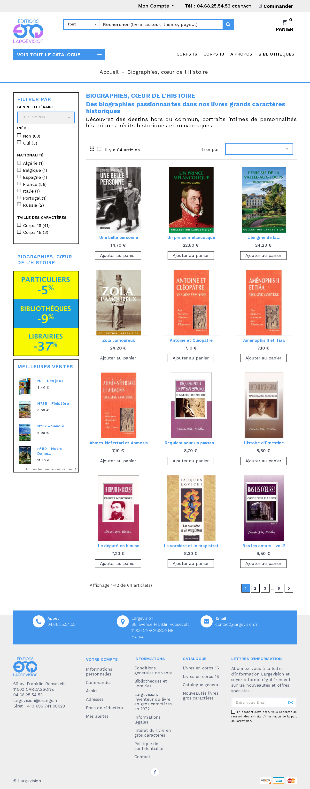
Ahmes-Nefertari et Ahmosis (119, 442)
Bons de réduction (104, 707)
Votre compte (102, 659)
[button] (59, 54)
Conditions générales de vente (153, 670)
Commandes (98, 682)
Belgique (35, 170)
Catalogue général (201, 684)
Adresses (94, 699)
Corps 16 (187, 54)
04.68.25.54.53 (61, 624)
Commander (278, 6)
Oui (30, 143)
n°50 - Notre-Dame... (50, 451)
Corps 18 (213, 54)
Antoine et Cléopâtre (191, 340)
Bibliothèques (276, 54)
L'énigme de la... (264, 237)
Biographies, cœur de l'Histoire (44, 259)
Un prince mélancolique (191, 237)
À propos (241, 54)
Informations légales (147, 719)
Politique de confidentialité (148, 746)
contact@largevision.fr (236, 624)
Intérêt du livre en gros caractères (152, 733)
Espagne (35, 177)
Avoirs (92, 690)
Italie (31, 191)
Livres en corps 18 (201, 676)
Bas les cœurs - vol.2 (263, 545)
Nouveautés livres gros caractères (200, 695)
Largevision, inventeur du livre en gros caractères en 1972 (153, 701)
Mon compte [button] (157, 6)
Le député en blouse (119, 545)
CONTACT (242, 6)
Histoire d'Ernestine (264, 442)
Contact (142, 756)
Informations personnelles (99, 671)
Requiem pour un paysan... (191, 442)
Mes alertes (97, 716)
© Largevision (27, 780)
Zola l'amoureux (118, 340)
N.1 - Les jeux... (51, 380)
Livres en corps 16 (201, 668)
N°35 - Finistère (53, 403)
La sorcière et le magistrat (191, 545)
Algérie (33, 163)
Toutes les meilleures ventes (51, 469)
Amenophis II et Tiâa (264, 340)
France (34, 184)
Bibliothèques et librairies (150, 683)
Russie (33, 205)
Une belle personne (118, 237)
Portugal (34, 198)
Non (31, 135)
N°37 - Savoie (50, 426)
